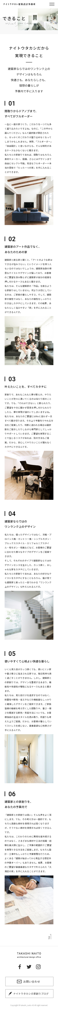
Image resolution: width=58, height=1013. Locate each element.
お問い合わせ (31, 981)
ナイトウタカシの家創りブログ (31, 993)
